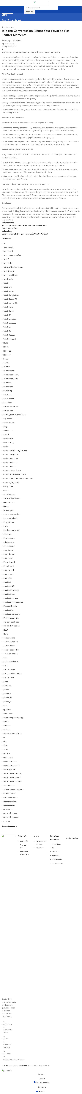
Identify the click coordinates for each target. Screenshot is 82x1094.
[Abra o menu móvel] (22, 10)
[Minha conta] (60, 10)
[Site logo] (41, 3)
